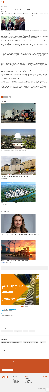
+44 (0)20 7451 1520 (28, 382)
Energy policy (18, 331)
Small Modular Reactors (6, 331)
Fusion (14, 383)
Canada (25, 331)
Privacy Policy (40, 388)
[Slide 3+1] (27, 306)
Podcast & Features (16, 382)
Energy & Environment (16, 376)
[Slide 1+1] (23, 306)
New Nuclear (15, 377)
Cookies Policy (44, 388)
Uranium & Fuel (15, 380)
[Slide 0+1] (22, 306)
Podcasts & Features (3, 236)
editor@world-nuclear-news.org (30, 381)
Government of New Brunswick (30, 342)
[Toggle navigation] (47, 2)
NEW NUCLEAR (5, 6)
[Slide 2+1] (25, 306)
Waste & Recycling (16, 381)
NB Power (42, 342)
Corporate (14, 379)
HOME (1, 6)
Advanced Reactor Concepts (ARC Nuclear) (11, 342)
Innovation (32, 331)
